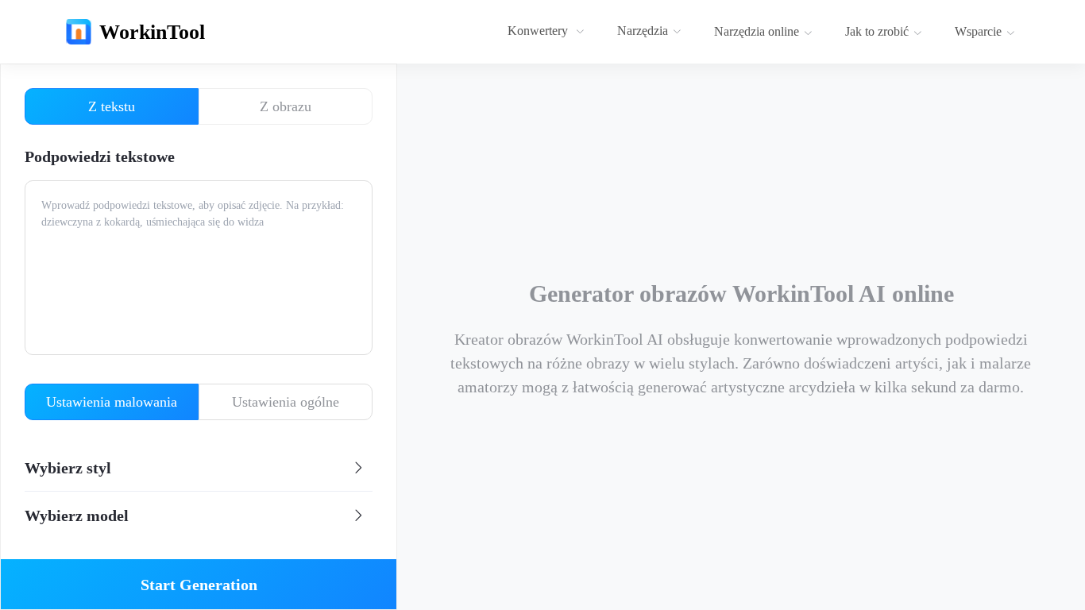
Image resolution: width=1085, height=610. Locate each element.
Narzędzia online (756, 31)
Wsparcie (978, 31)
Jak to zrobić (877, 31)
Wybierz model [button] (77, 515)
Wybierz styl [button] (68, 468)
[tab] (199, 468)
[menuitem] (548, 32)
